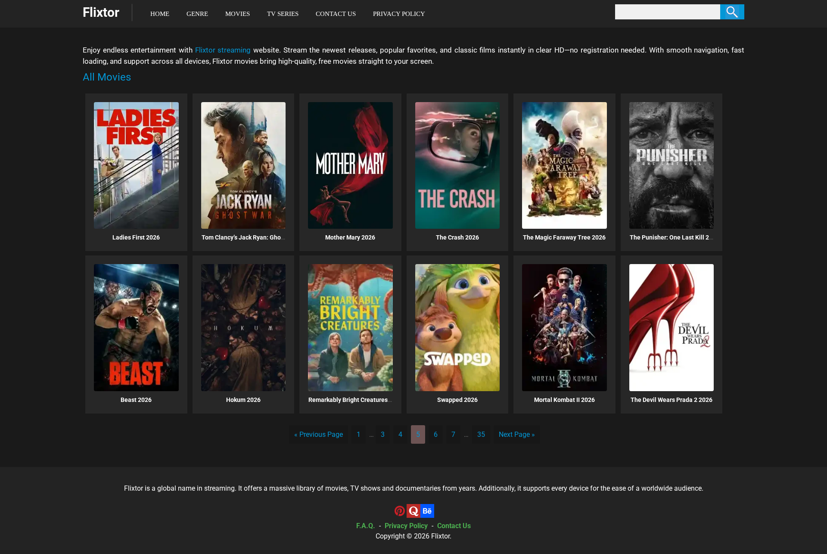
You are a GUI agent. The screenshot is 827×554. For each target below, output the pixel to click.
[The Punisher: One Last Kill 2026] (671, 165)
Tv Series (282, 13)
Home (159, 13)
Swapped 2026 (457, 399)
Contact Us (336, 13)
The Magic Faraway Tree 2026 (564, 237)
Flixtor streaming (223, 50)
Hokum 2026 (243, 399)
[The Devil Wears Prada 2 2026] (671, 327)
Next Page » (517, 434)
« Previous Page (318, 434)
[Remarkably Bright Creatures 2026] (350, 327)
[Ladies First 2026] (136, 165)
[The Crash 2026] (457, 165)
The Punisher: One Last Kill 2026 (674, 237)
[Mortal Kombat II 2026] (564, 327)
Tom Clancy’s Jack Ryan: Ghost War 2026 (257, 237)
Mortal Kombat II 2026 (564, 399)
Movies (237, 13)
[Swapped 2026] (457, 327)
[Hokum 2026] (243, 327)
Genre (197, 13)
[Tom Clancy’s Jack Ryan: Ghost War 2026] (243, 165)
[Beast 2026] (136, 327)
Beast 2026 (136, 399)
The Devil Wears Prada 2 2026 (671, 399)
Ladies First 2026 (136, 237)
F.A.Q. (365, 526)
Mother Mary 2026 (350, 237)
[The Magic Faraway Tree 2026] (564, 165)
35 (481, 434)
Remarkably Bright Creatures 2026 (355, 399)
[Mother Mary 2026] (350, 165)
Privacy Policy (399, 13)
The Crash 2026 (457, 237)
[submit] (732, 11)
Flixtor (440, 536)
